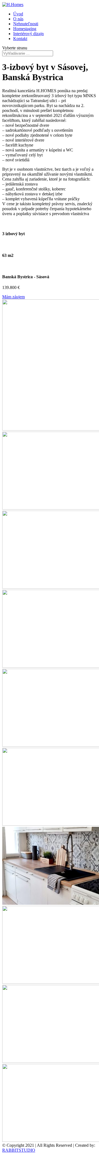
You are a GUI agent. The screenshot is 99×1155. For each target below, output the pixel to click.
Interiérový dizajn (28, 33)
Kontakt (20, 38)
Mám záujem (13, 296)
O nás (18, 18)
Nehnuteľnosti (25, 23)
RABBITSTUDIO (18, 1150)
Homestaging (24, 28)
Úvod (18, 14)
